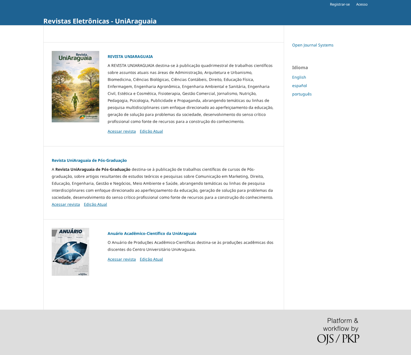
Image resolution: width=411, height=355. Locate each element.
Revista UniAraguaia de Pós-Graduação (89, 160)
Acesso (362, 4)
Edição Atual (151, 131)
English (299, 77)
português (302, 94)
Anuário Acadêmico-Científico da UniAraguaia (152, 233)
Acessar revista (122, 131)
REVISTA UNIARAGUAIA (130, 56)
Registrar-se (340, 4)
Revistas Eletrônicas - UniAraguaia (100, 20)
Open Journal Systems (313, 45)
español (299, 85)
